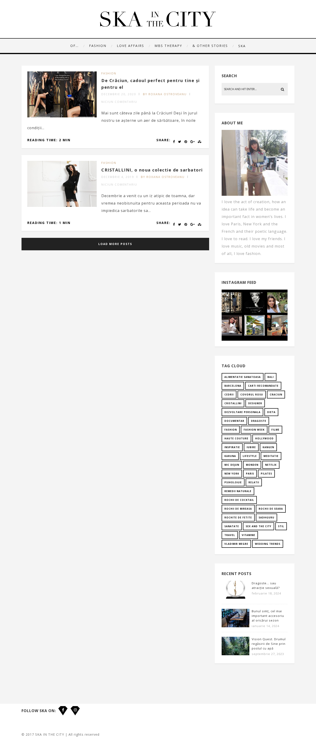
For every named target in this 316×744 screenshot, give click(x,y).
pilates (266, 473)
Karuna (230, 456)
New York (231, 473)
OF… (74, 45)
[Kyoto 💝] (254, 325)
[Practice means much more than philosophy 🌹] (254, 302)
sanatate (231, 526)
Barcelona (232, 385)
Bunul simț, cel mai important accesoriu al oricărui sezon (268, 615)
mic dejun (231, 464)
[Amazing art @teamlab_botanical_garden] (277, 302)
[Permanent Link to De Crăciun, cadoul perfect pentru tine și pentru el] (62, 116)
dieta (271, 412)
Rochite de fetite (238, 517)
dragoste (258, 421)
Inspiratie (232, 447)
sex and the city (258, 526)
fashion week (254, 429)
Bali (270, 377)
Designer (255, 403)
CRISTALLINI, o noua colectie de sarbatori (152, 170)
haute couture (236, 438)
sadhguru (266, 517)
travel (229, 535)
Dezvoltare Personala (242, 412)
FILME (275, 429)
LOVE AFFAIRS (130, 45)
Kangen (268, 447)
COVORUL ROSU (251, 394)
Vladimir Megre (236, 543)
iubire (251, 447)
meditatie (271, 456)
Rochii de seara (271, 508)
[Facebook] (63, 707)
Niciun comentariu (119, 102)
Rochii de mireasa (238, 508)
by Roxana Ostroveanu (165, 94)
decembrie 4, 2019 (117, 177)
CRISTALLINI (233, 403)
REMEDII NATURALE (237, 491)
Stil (281, 526)
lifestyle (250, 456)
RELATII (253, 482)
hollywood (264, 438)
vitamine (248, 535)
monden (252, 464)
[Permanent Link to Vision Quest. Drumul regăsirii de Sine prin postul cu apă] (235, 653)
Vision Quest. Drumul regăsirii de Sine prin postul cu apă (269, 643)
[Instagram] (75, 707)
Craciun (276, 394)
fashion (230, 429)
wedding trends (267, 543)
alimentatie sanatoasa (242, 377)
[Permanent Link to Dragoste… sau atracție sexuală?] (235, 597)
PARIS (250, 473)
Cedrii (229, 394)
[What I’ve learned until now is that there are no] (232, 325)
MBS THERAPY (168, 45)
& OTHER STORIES (210, 45)
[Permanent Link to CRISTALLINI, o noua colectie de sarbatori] (62, 205)
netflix (271, 464)
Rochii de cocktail (239, 500)
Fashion (97, 45)
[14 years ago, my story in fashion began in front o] (232, 302)
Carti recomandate (263, 385)
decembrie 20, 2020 (118, 94)
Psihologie (233, 482)
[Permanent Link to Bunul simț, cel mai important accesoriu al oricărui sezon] (235, 625)
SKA (242, 46)
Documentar (234, 421)
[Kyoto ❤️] (277, 325)
